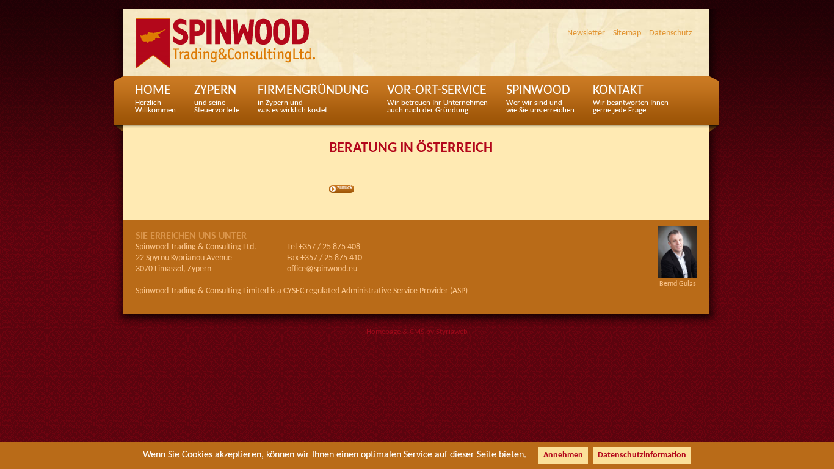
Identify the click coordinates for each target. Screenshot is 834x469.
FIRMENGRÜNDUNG (313, 99)
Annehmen (563, 455)
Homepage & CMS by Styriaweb (417, 332)
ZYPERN (216, 99)
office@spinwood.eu (322, 269)
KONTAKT (631, 99)
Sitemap (627, 33)
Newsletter (586, 33)
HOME (155, 99)
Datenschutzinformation (642, 455)
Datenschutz (670, 33)
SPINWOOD (540, 99)
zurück (345, 188)
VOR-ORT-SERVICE (437, 99)
